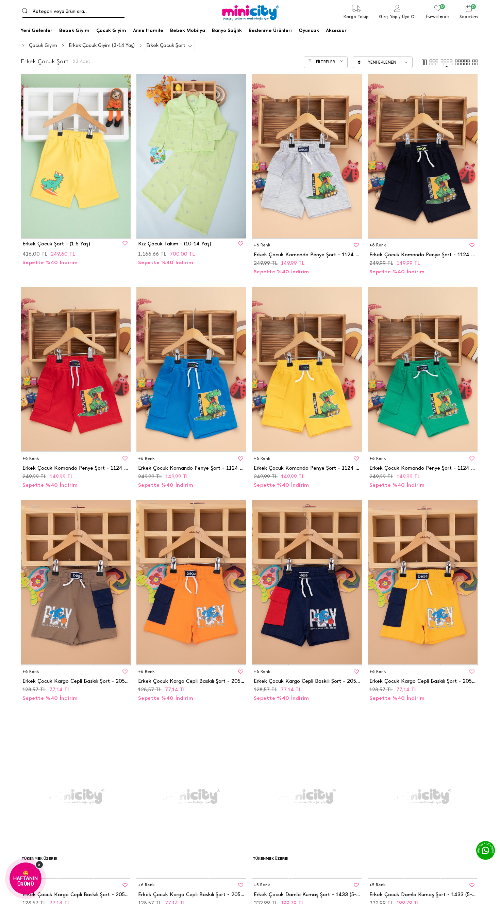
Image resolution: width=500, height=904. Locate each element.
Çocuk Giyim (43, 45)
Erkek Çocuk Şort (165, 45)
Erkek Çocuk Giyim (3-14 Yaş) (102, 45)
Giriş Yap (388, 16)
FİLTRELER (325, 62)
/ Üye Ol (407, 16)
